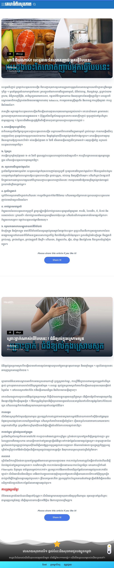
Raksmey (11, 67)
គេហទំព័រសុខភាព (18, 4)
